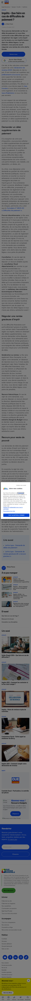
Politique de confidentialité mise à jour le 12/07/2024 (13, 508)
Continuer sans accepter (21, 485)
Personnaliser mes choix (9, 511)
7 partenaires (21, 493)
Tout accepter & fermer (16, 515)
